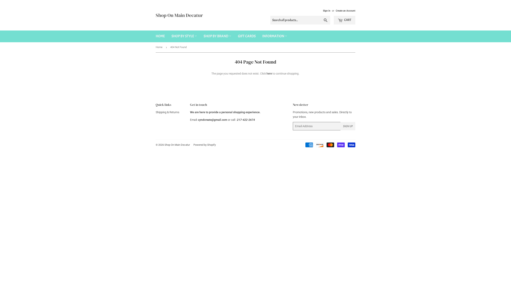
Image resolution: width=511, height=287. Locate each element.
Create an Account (345, 10)
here (269, 73)
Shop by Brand (216, 36)
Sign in (326, 10)
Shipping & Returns (167, 112)
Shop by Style (183, 36)
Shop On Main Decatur (179, 15)
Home (160, 36)
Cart (347, 20)
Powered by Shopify (204, 144)
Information (273, 36)
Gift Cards (247, 36)
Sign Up (348, 126)
